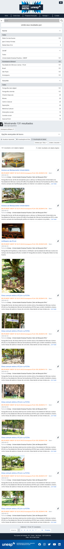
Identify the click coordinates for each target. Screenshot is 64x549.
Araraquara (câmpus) (31, 61)
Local (4, 50)
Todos (4, 35)
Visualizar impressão (8, 139)
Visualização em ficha (24, 139)
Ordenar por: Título (40, 142)
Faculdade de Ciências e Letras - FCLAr (31, 65)
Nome (4, 31)
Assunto (5, 80)
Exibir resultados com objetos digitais (48, 148)
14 (42, 530)
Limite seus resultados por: (31, 25)
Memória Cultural (31, 109)
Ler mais (53, 184)
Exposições (31, 105)
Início (6, 15)
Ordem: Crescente (54, 142)
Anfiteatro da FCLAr (8, 241)
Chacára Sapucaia (31, 95)
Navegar (45, 15)
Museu (31, 98)
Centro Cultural (31, 102)
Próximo (47, 530)
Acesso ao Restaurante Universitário (15, 170)
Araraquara (31, 75)
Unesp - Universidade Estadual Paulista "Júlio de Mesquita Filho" (27, 177)
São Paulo (31, 72)
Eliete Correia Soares (31, 38)
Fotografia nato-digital (31, 88)
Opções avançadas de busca (12, 134)
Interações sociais (31, 112)
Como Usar (16, 15)
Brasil (31, 68)
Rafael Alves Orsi (31, 45)
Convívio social (31, 116)
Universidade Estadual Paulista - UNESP (31, 58)
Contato (56, 15)
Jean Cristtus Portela (31, 42)
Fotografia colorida (31, 92)
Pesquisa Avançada (31, 15)
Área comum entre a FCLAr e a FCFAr (15, 295)
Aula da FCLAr (31, 119)
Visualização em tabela (39, 139)
